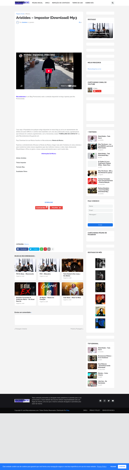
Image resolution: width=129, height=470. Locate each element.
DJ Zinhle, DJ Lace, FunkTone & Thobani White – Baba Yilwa (104, 163)
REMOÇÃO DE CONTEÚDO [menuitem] (61, 3)
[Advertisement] (28, 40)
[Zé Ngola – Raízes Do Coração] (49, 289)
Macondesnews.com (32, 410)
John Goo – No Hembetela (102, 382)
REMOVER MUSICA (108, 410)
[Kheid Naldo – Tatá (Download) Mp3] (92, 156)
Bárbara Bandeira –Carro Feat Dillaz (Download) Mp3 (103, 189)
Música (28, 13)
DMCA (85, 410)
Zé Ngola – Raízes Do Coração (47, 298)
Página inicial (20, 13)
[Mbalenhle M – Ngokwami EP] (100, 299)
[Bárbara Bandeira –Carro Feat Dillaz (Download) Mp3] (92, 190)
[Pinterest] (45, 249)
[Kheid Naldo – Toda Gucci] (92, 138)
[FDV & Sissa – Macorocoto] (25, 265)
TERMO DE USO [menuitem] (77, 3)
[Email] (49, 249)
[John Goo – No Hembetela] (92, 383)
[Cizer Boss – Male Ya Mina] (72, 289)
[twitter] (108, 400)
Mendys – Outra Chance (103, 374)
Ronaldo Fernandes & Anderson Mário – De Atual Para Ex (25, 299)
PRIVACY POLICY (95, 410)
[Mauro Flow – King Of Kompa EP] (100, 287)
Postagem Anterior (21, 329)
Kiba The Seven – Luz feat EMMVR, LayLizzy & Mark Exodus (105, 146)
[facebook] (100, 400)
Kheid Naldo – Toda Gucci (104, 137)
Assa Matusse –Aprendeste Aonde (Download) (104, 365)
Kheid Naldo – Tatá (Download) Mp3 (104, 154)
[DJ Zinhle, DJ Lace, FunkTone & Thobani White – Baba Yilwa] (92, 164)
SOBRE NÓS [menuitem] (89, 3)
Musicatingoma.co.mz (94, 69)
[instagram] (104, 400)
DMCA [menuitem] (47, 3)
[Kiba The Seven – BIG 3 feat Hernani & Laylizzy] (92, 173)
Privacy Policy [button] (101, 466)
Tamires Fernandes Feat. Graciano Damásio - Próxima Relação (105, 180)
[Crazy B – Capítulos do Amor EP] (100, 275)
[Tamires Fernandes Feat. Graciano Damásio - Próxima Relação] (92, 181)
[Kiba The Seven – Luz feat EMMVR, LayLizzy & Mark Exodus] (92, 146)
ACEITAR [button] (122, 466)
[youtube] (112, 400)
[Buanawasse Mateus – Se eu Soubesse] (92, 358)
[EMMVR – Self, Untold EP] (100, 323)
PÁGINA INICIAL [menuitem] (37, 3)
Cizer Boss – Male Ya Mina (72, 297)
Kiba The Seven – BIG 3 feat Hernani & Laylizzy (105, 171)
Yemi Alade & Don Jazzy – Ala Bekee (72, 275)
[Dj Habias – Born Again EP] (100, 311)
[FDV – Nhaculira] (49, 265)
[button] (112, 3)
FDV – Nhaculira (45, 274)
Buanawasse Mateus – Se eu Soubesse (105, 356)
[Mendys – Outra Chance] (92, 375)
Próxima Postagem (76, 329)
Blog (67, 410)
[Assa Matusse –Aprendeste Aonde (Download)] (92, 366)
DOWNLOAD (49, 202)
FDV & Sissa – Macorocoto (25, 274)
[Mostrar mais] (52, 249)
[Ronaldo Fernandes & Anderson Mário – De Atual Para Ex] (25, 289)
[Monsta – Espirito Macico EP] (100, 263)
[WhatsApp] (41, 249)
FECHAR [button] (113, 466)
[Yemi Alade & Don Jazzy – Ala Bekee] (72, 265)
